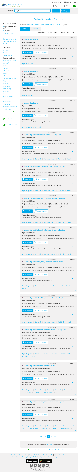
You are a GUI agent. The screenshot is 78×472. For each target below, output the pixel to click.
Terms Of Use (15, 457)
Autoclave (6, 99)
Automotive (6, 104)
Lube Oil (5, 68)
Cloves (37, 354)
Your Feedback (47, 455)
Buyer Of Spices (27, 127)
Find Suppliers (65, 11)
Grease (5, 73)
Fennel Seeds (39, 390)
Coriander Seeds (49, 159)
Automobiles (7, 101)
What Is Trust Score (60, 455)
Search (10, 11)
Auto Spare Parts (8, 96)
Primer (5, 81)
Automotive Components (10, 106)
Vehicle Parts (7, 109)
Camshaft (6, 63)
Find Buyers (56, 11)
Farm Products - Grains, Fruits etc (51, 24)
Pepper (45, 354)
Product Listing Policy (39, 457)
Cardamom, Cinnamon (42, 286)
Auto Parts (6, 91)
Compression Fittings (9, 78)
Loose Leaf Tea (7, 55)
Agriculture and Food (33, 24)
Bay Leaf (5, 50)
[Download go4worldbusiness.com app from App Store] (32, 461)
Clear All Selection (8, 33)
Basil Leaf (6, 53)
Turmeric (61, 159)
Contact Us (37, 455)
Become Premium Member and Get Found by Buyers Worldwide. (49, 450)
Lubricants (6, 71)
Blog (30, 455)
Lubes (5, 76)
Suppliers (36, 28)
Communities (22, 455)
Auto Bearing (7, 89)
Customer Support (54, 457)
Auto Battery (7, 86)
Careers (63, 457)
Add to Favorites (42, 52)
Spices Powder (48, 392)
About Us (14, 455)
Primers (5, 83)
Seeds (69, 159)
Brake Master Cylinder (10, 60)
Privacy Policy (26, 457)
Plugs (4, 66)
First (41, 436)
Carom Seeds (66, 286)
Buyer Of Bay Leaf (27, 64)
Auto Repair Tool (8, 94)
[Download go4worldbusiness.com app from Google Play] (45, 461)
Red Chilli (61, 222)
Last (55, 436)
